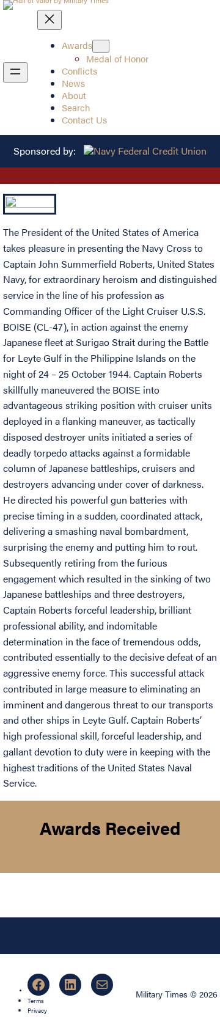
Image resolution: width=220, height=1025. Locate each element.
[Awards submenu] (100, 46)
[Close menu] (49, 20)
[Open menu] (15, 72)
